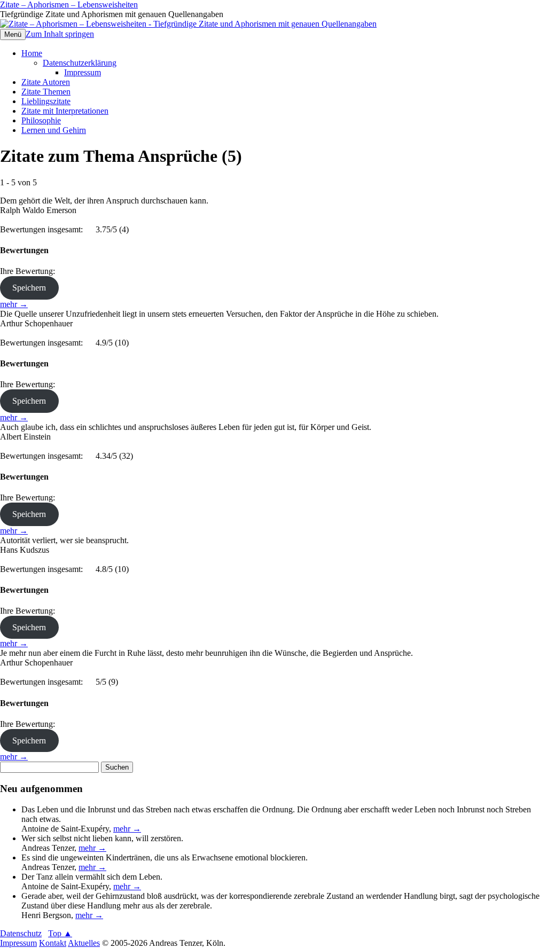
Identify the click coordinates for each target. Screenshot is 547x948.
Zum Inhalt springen (60, 33)
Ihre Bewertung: (29, 271)
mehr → (14, 304)
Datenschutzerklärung (79, 62)
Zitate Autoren (45, 82)
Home (31, 53)
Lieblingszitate (46, 101)
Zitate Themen (46, 91)
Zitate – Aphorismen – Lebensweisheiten (69, 4)
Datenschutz (21, 933)
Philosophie (41, 120)
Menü (12, 34)
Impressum (82, 72)
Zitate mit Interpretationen (64, 110)
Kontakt (52, 942)
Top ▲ (60, 933)
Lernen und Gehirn (53, 130)
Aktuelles (84, 942)
